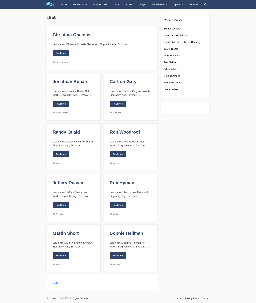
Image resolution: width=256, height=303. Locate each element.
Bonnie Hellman (126, 233)
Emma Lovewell (172, 28)
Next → (56, 283)
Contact (205, 298)
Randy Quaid (66, 132)
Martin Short (66, 233)
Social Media (158, 4)
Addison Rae (171, 69)
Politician (194, 4)
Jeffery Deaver (68, 182)
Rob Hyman (122, 182)
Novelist (59, 214)
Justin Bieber (171, 49)
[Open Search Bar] (205, 4)
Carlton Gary (123, 81)
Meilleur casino (80, 4)
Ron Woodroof (125, 132)
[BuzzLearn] (51, 4)
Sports (177, 4)
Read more (62, 54)
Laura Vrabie (171, 89)
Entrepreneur (62, 62)
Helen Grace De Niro (175, 35)
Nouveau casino (101, 4)
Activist (116, 163)
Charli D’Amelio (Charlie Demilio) (182, 42)
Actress (130, 4)
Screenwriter (62, 113)
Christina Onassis (71, 34)
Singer (143, 4)
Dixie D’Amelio (172, 75)
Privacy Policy (192, 298)
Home (64, 4)
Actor (117, 4)
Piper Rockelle (172, 55)
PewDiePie (170, 62)
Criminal (117, 113)
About (179, 298)
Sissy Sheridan (172, 82)
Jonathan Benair (70, 81)
